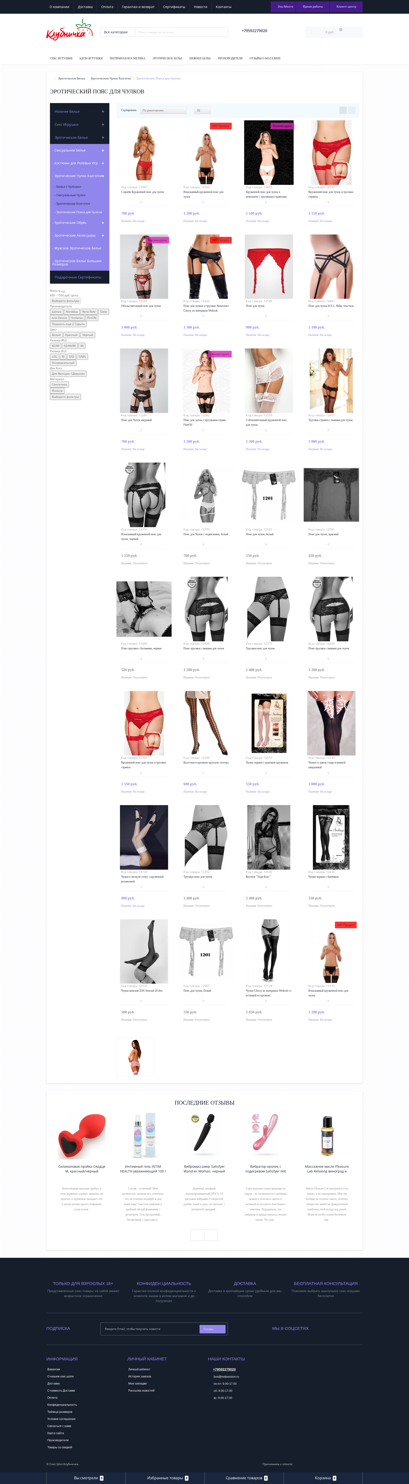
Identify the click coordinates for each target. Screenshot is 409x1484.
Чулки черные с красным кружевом (267, 762)
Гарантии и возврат (138, 6)
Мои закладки (137, 1383)
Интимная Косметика (127, 58)
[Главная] (51, 78)
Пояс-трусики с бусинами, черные (141, 648)
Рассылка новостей (141, 1390)
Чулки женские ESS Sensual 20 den (141, 990)
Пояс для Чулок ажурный (136, 420)
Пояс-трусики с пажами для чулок (203, 648)
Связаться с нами (59, 1426)
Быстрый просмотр (144, 150)
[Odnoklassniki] (325, 1327)
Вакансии (53, 1369)
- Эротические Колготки (72, 203)
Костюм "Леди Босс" (258, 876)
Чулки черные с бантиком (323, 876)
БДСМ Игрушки (91, 58)
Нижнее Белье (200, 58)
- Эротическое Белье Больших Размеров (77, 262)
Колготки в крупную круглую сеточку (206, 762)
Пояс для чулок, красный (323, 534)
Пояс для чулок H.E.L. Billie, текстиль (331, 306)
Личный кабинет (139, 1369)
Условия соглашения (61, 1419)
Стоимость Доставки (61, 1390)
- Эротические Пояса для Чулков (78, 212)
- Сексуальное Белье (69, 150)
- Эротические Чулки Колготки (77, 176)
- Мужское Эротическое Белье (76, 248)
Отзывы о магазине (265, 58)
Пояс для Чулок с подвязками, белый (205, 534)
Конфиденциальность (62, 1404)
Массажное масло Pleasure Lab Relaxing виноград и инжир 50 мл (327, 1169)
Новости (200, 6)
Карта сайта (55, 1433)
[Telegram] (211, 1412)
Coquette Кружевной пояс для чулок (142, 192)
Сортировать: (129, 110)
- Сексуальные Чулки (70, 195)
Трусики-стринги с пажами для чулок (330, 420)
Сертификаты (174, 6)
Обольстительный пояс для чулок (141, 306)
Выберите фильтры (65, 301)
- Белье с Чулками (68, 186)
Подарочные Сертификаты (78, 277)
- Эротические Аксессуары (74, 235)
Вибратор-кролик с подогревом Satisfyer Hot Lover (265, 1169)
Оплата (107, 6)
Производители (230, 58)
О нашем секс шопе (60, 1376)
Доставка (85, 6)
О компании (59, 6)
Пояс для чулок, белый (259, 534)
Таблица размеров (59, 1412)
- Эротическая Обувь (69, 222)
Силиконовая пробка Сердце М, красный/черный (81, 1168)
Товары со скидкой (59, 1447)
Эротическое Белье (167, 58)
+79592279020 (224, 1369)
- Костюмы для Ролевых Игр (75, 163)
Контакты (223, 6)
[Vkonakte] (318, 1327)
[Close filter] (63, 291)
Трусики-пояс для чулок (260, 648)
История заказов (139, 1376)
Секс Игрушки (61, 58)
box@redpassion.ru (226, 1376)
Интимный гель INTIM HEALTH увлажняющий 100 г (143, 1168)
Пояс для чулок (255, 306)
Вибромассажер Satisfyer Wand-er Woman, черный (204, 1168)
